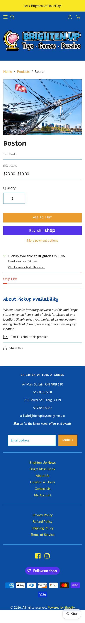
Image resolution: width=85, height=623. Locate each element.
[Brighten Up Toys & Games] (42, 41)
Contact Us (43, 489)
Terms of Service (42, 534)
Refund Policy (43, 521)
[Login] (70, 17)
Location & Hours (42, 482)
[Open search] (12, 17)
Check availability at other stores (26, 267)
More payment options (42, 240)
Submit (68, 440)
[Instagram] (47, 555)
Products (23, 71)
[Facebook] (38, 555)
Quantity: (9, 188)
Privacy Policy (42, 515)
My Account (42, 495)
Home (7, 71)
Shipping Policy (43, 528)
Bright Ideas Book (42, 469)
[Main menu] (5, 17)
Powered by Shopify (61, 607)
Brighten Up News (42, 462)
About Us (42, 475)
